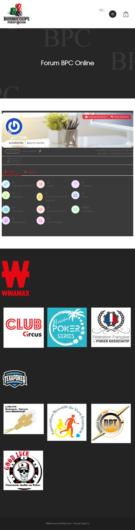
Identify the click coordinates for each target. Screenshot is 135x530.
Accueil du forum (97, 117)
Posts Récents (121, 117)
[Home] (17, 23)
